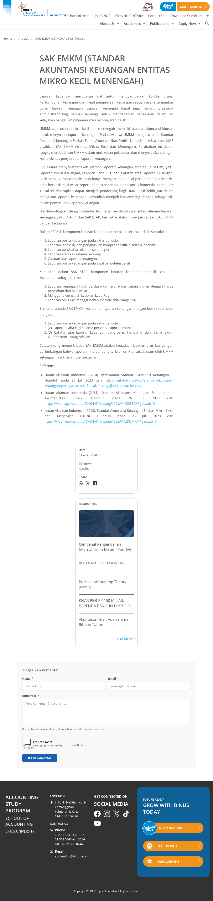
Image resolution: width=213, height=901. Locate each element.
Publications (159, 23)
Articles (24, 38)
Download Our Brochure (189, 15)
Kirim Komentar (39, 758)
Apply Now (187, 23)
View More (124, 638)
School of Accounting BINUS (88, 15)
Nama (27, 678)
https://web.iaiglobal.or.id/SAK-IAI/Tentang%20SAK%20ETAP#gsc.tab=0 (100, 403)
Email (113, 678)
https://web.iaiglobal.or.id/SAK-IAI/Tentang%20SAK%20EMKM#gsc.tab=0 (101, 421)
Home (8, 38)
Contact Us (156, 15)
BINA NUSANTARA (129, 15)
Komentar (30, 696)
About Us (107, 23)
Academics (132, 23)
